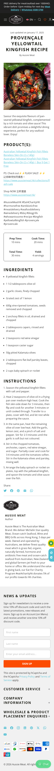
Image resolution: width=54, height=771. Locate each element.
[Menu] (5, 19)
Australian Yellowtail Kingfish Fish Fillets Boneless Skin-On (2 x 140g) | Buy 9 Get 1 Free (27, 162)
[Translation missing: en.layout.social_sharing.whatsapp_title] (31, 490)
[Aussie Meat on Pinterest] (33, 728)
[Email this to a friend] (25, 490)
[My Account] (50, 19)
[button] (31, 19)
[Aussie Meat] (15, 19)
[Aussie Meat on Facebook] (13, 728)
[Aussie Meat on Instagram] (20, 728)
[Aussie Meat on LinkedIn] (26, 728)
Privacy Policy (27, 676)
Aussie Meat (19, 764)
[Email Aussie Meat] (7, 728)
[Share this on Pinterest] (18, 490)
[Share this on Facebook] (11, 490)
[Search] (39, 19)
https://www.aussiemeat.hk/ (19, 195)
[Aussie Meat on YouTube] (7, 734)
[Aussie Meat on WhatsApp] (46, 728)
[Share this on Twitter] (6, 490)
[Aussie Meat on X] (40, 728)
